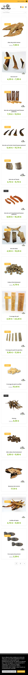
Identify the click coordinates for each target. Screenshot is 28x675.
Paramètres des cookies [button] (9, 671)
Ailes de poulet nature (14, 42)
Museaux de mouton (14, 486)
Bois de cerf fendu (14, 179)
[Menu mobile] (25, 7)
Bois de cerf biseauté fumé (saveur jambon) (14, 111)
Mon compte (21, 1)
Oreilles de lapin (14, 520)
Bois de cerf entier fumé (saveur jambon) (14, 145)
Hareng (14, 418)
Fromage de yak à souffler (14, 384)
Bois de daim (14, 248)
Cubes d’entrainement (14, 282)
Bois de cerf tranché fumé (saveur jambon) (14, 213)
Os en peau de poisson (14, 554)
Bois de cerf (14, 76)
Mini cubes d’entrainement (14, 452)
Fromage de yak (14, 316)
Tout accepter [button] (21, 671)
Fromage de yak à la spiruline (14, 350)
